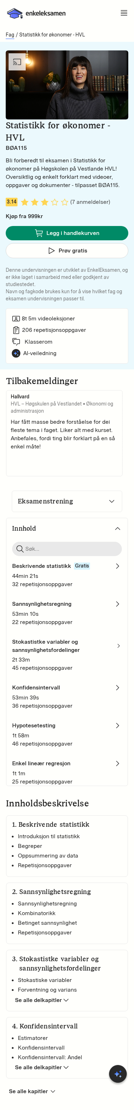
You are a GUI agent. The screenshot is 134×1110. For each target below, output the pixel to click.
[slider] (67, 99)
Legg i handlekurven (72, 233)
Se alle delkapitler (38, 1000)
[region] (67, 84)
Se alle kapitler (28, 1091)
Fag (10, 34)
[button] (13, 109)
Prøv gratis (73, 250)
